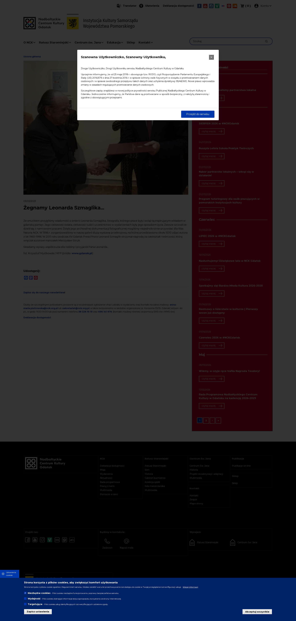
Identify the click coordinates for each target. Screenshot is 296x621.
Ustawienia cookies (11, 573)
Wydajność (34, 598)
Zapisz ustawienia (38, 611)
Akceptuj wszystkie (257, 611)
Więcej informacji (190, 587)
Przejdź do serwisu (197, 114)
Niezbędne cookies (39, 593)
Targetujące (35, 604)
